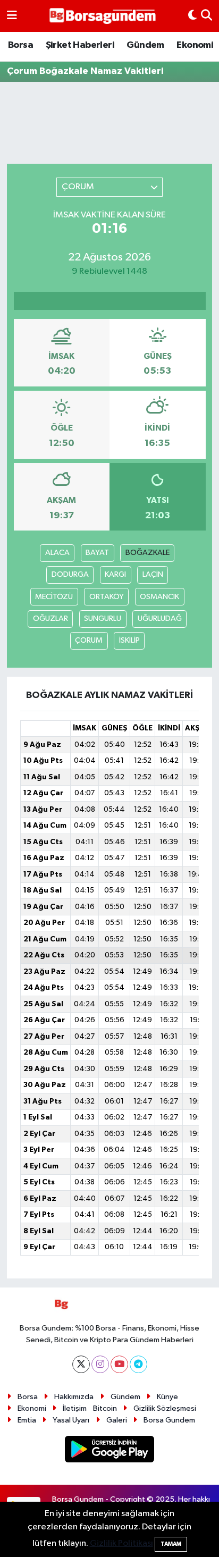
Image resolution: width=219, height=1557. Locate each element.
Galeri (116, 1420)
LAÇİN (152, 574)
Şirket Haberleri (80, 45)
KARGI (115, 574)
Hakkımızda (74, 1397)
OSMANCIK (159, 597)
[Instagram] (100, 1364)
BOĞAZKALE (147, 553)
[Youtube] (119, 1364)
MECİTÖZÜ (54, 597)
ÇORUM (89, 640)
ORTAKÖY (106, 597)
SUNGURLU (102, 618)
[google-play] (110, 1450)
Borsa (20, 45)
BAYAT (97, 553)
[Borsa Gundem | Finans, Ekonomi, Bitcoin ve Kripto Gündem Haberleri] (102, 16)
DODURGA (70, 574)
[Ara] (206, 16)
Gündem (145, 45)
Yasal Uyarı (71, 1420)
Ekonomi (194, 45)
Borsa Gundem (169, 1420)
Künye (167, 1397)
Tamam (171, 1544)
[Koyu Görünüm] (192, 16)
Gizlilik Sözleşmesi (164, 1408)
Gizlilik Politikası (121, 1543)
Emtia (27, 1420)
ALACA (57, 553)
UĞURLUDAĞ (160, 618)
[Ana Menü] (12, 16)
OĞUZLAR (50, 618)
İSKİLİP (129, 640)
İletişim (75, 1408)
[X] (81, 1364)
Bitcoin (105, 1408)
